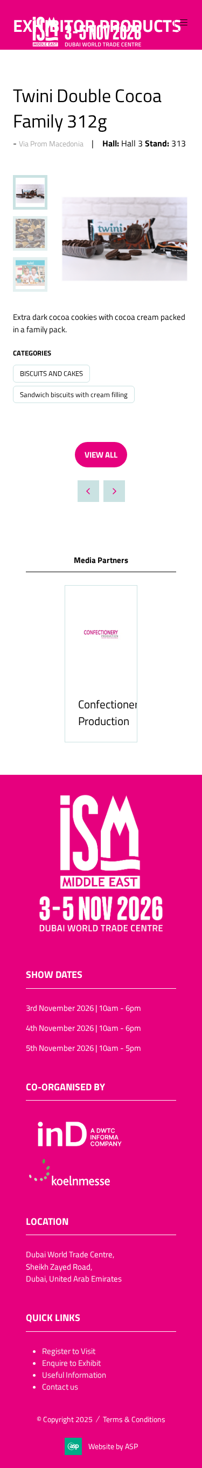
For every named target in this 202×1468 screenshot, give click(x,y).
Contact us (60, 1386)
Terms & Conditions (134, 1419)
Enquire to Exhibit (71, 1362)
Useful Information (74, 1374)
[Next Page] (114, 491)
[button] (183, 22)
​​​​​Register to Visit (68, 1350)
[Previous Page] (88, 491)
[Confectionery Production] (101, 664)
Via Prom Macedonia (51, 143)
